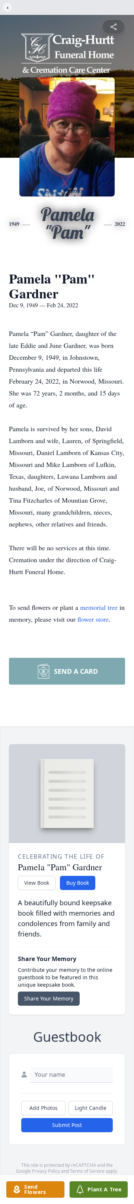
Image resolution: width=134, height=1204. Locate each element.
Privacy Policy (46, 1171)
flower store (93, 619)
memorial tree (99, 607)
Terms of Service (87, 1171)
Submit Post (67, 1124)
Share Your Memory (48, 998)
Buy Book (77, 882)
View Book (36, 882)
